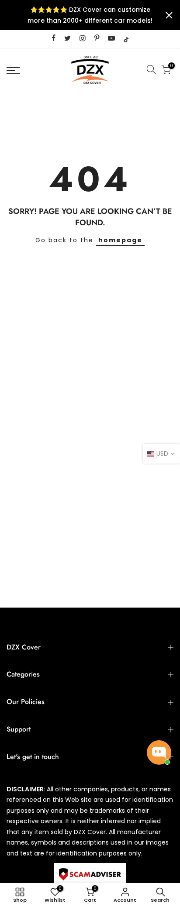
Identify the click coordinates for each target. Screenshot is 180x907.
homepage (120, 240)
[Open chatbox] (159, 752)
